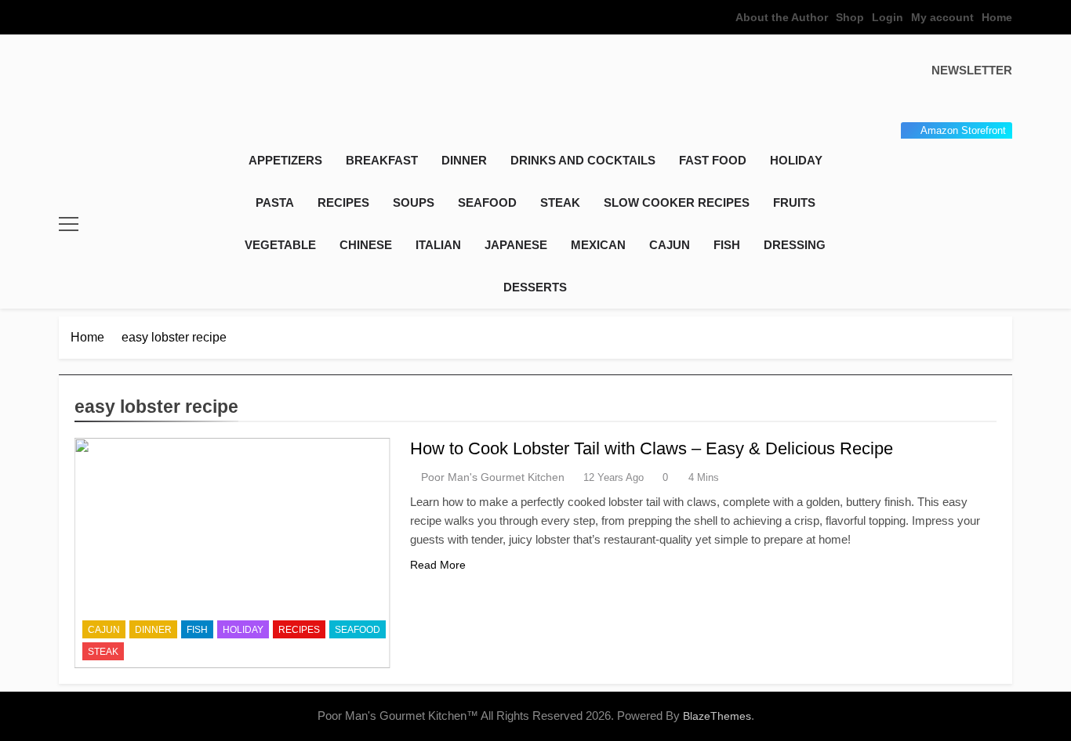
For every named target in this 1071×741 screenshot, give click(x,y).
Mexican (598, 244)
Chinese (365, 244)
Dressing (795, 244)
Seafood (487, 202)
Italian (438, 244)
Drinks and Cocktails (582, 160)
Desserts (535, 287)
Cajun (669, 244)
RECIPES (343, 202)
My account (942, 17)
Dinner (464, 160)
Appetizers (285, 160)
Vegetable (280, 244)
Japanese (516, 244)
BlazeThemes (717, 716)
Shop (850, 17)
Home (997, 17)
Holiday (796, 160)
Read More (438, 564)
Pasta (275, 202)
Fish (726, 244)
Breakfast (382, 160)
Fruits (794, 202)
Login (887, 17)
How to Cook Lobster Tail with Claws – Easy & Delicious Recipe (651, 448)
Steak (560, 202)
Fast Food (712, 160)
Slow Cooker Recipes (677, 202)
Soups (413, 202)
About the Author (781, 17)
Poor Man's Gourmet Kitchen (493, 477)
